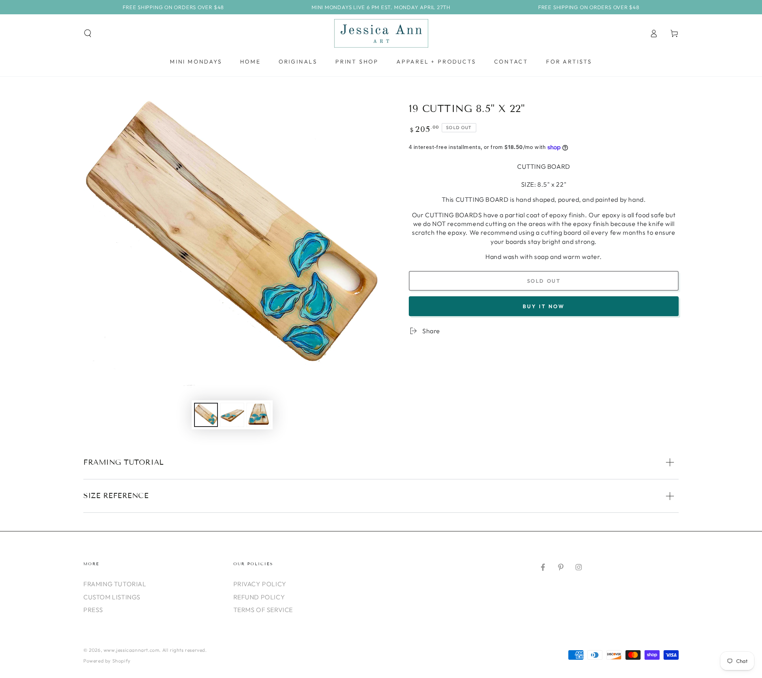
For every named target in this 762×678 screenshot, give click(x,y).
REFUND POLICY (259, 597)
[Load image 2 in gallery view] (232, 415)
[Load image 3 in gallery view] (258, 415)
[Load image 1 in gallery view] (206, 415)
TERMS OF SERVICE (263, 610)
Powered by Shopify (107, 661)
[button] (87, 33)
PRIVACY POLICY (260, 584)
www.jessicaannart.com (132, 650)
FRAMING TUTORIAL (114, 584)
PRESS (93, 610)
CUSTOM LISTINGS (111, 597)
